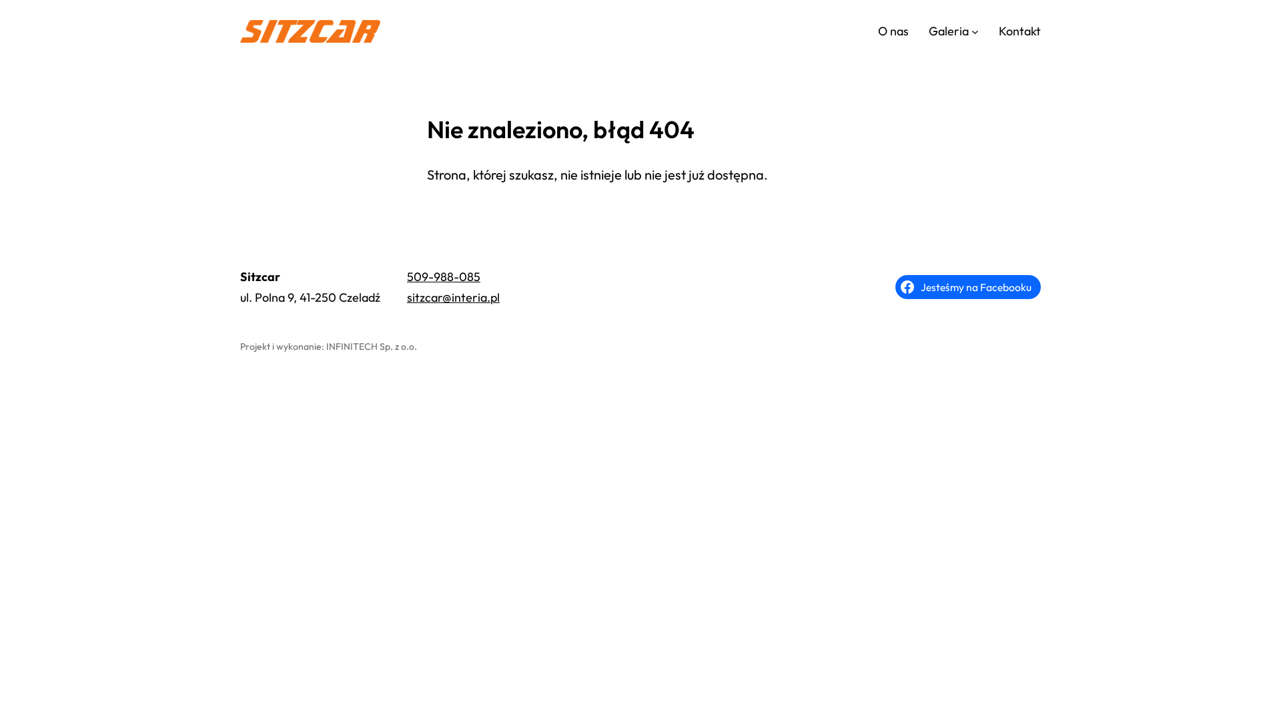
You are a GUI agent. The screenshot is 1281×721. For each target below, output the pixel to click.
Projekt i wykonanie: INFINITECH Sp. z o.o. (328, 346)
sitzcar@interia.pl (453, 297)
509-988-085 (443, 276)
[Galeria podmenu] (975, 31)
